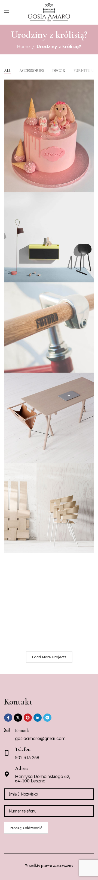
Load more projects (49, 657)
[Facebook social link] (8, 718)
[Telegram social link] (47, 718)
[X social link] (18, 718)
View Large (89, 84)
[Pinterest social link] (28, 718)
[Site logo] (49, 11)
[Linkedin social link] (37, 718)
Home (23, 46)
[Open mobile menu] (6, 12)
